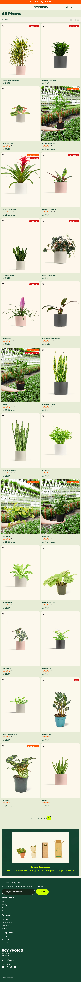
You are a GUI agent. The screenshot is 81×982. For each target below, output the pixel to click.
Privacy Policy (6, 940)
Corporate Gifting (7, 922)
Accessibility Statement (9, 937)
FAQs (3, 902)
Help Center (5, 911)
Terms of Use (5, 943)
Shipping (4, 905)
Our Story (5, 919)
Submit (42, 892)
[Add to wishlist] (3, 26)
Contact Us (5, 925)
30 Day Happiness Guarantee (40, 2)
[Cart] (76, 7)
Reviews (4, 928)
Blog (3, 908)
